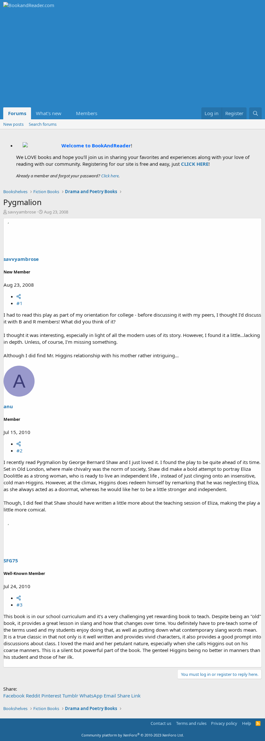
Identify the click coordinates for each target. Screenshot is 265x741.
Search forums (43, 124)
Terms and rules (191, 723)
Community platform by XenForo (132, 735)
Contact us (161, 723)
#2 (19, 450)
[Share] (18, 296)
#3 (19, 604)
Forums (17, 113)
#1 (19, 303)
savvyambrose (22, 212)
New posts (13, 124)
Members (86, 113)
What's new (48, 113)
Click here (110, 176)
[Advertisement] (132, 59)
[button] (66, 113)
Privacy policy (224, 723)
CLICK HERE (194, 164)
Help (246, 723)
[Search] (255, 113)
